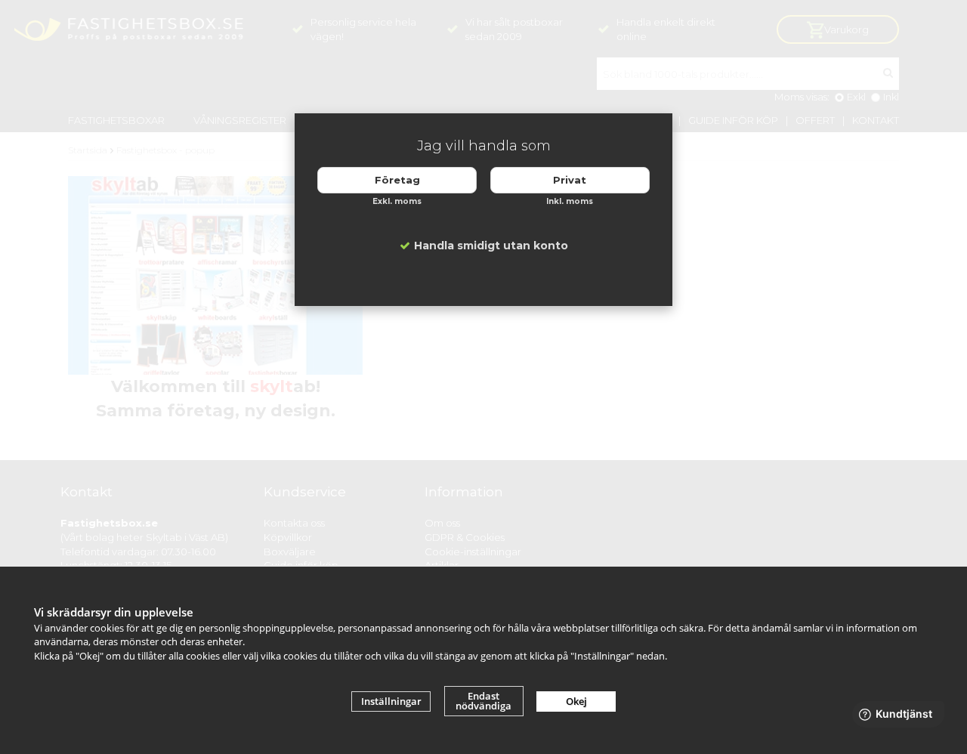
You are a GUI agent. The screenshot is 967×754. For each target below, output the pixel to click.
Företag (397, 180)
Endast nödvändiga (483, 700)
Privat (569, 180)
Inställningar (391, 701)
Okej (576, 701)
